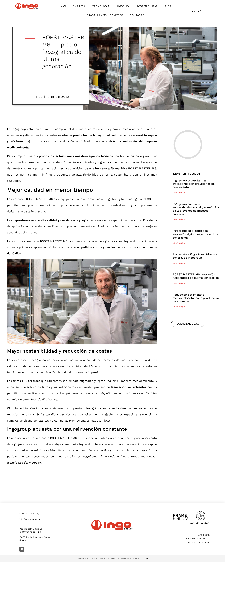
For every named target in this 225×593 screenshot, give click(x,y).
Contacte (137, 15)
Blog (168, 6)
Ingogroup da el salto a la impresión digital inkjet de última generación (195, 234)
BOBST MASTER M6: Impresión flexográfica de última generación (196, 276)
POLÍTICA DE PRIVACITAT (198, 539)
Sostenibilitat (147, 6)
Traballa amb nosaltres (105, 15)
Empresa (79, 6)
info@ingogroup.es (29, 519)
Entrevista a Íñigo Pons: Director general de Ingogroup (195, 256)
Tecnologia (101, 6)
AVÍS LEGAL (204, 535)
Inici (63, 6)
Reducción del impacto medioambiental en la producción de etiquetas (196, 298)
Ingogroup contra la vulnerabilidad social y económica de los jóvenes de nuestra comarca (196, 209)
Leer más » (179, 192)
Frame (144, 558)
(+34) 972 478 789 (29, 513)
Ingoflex (123, 6)
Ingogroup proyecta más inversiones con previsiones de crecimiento (194, 184)
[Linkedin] (21, 549)
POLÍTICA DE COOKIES (199, 543)
